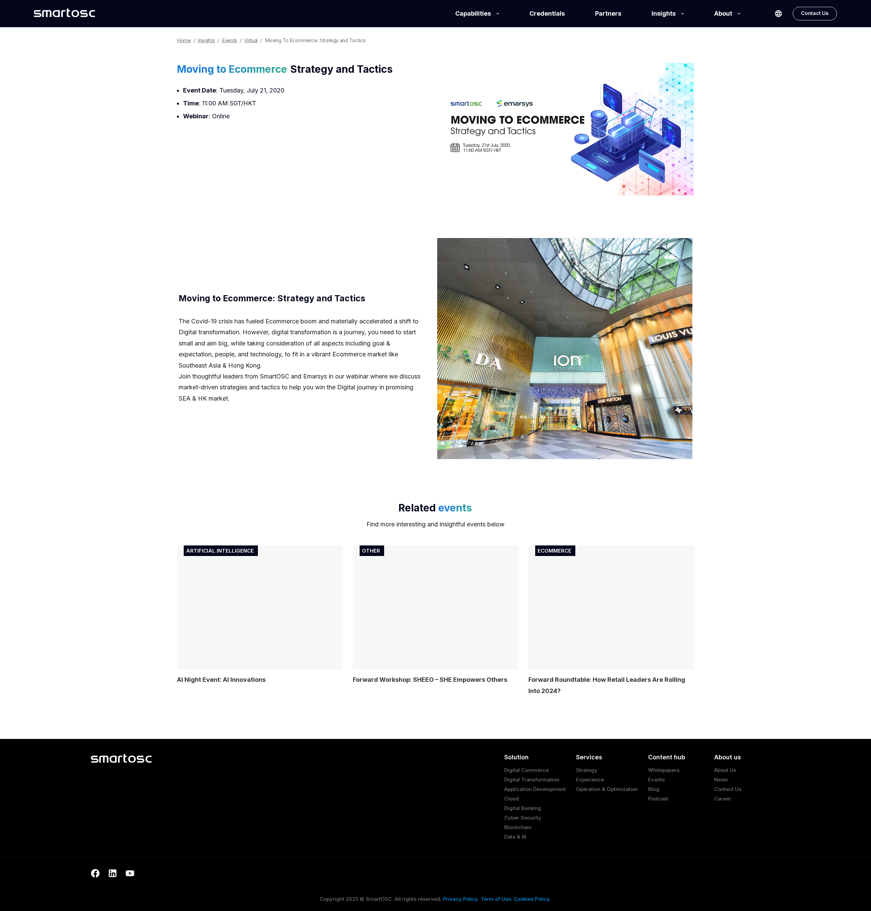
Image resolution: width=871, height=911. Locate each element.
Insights (664, 13)
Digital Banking (522, 808)
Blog (653, 789)
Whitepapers (663, 770)
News (721, 779)
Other (371, 550)
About (723, 13)
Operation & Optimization (607, 789)
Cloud (511, 798)
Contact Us (815, 13)
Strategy (586, 770)
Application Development (535, 789)
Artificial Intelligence (220, 550)
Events (656, 779)
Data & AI (515, 836)
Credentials (547, 13)
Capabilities (473, 13)
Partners (608, 13)
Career (722, 798)
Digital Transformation (531, 779)
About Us (725, 770)
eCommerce (554, 550)
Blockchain (517, 827)
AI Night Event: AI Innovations (221, 679)
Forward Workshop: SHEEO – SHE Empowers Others (430, 679)
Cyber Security (522, 817)
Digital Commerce (526, 770)
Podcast (658, 798)
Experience (590, 779)
